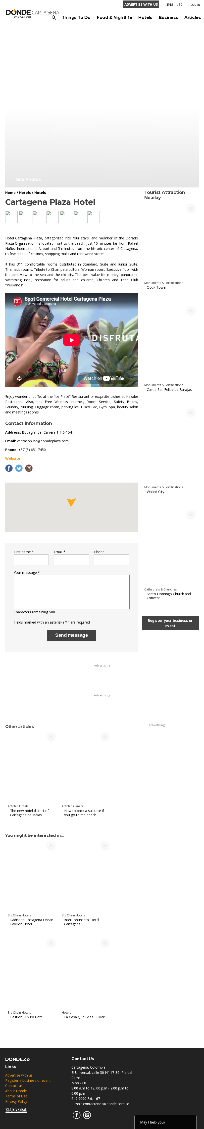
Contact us (14, 1085)
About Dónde (16, 1090)
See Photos (28, 179)
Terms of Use (16, 1096)
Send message (71, 635)
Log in (195, 4)
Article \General (73, 806)
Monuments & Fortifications (163, 283)
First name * (24, 551)
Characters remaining (34, 612)
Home (10, 192)
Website (12, 458)
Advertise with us (19, 1075)
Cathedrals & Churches (160, 589)
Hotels (25, 192)
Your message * (27, 572)
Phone (99, 551)
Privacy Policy (16, 1101)
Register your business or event (170, 623)
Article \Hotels (18, 806)
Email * (59, 551)
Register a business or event (28, 1080)
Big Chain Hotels (19, 915)
